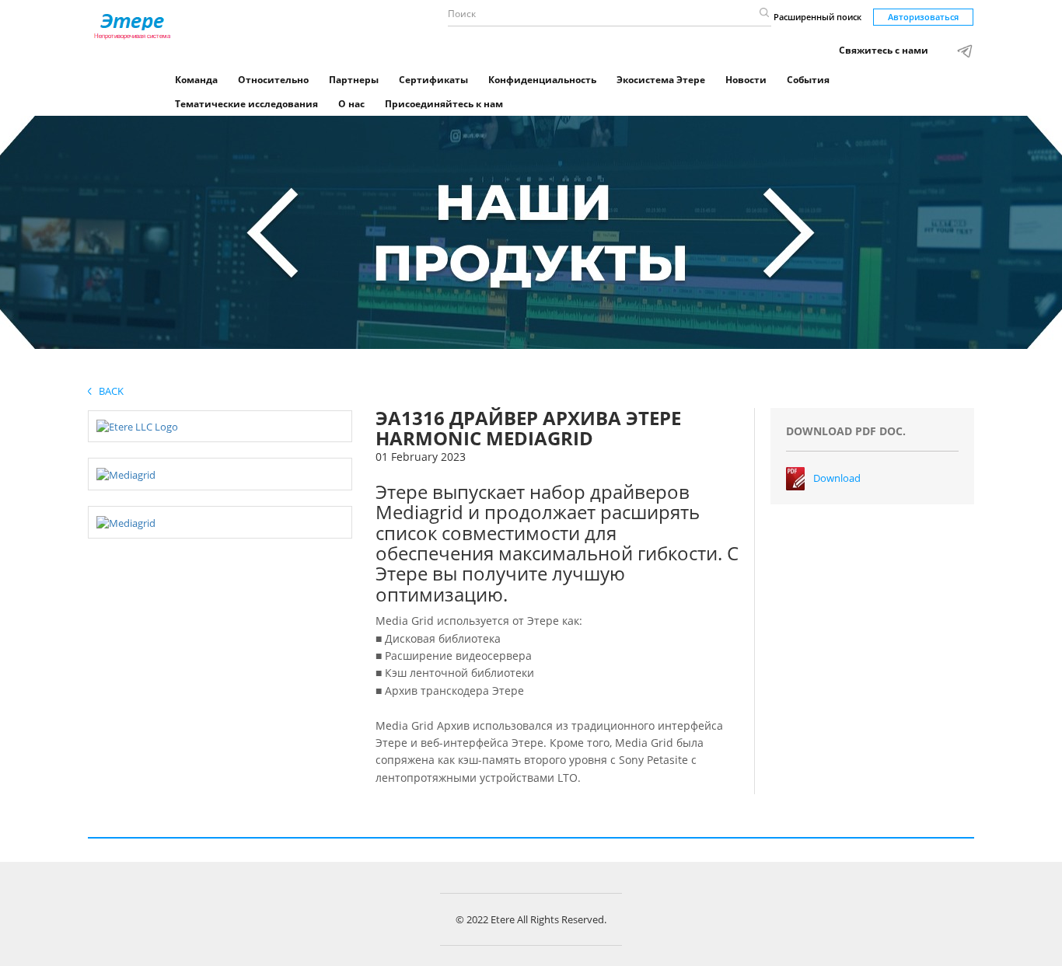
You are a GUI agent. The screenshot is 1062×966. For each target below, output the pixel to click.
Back (108, 391)
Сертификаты (433, 79)
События (808, 79)
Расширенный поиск (817, 17)
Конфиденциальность (542, 79)
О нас (351, 103)
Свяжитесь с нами (883, 50)
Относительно (273, 79)
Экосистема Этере (661, 79)
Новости (746, 79)
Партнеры (354, 79)
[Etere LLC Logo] (137, 426)
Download (837, 478)
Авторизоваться (923, 17)
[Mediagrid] (125, 473)
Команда (196, 79)
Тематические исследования (246, 103)
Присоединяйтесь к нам (444, 103)
